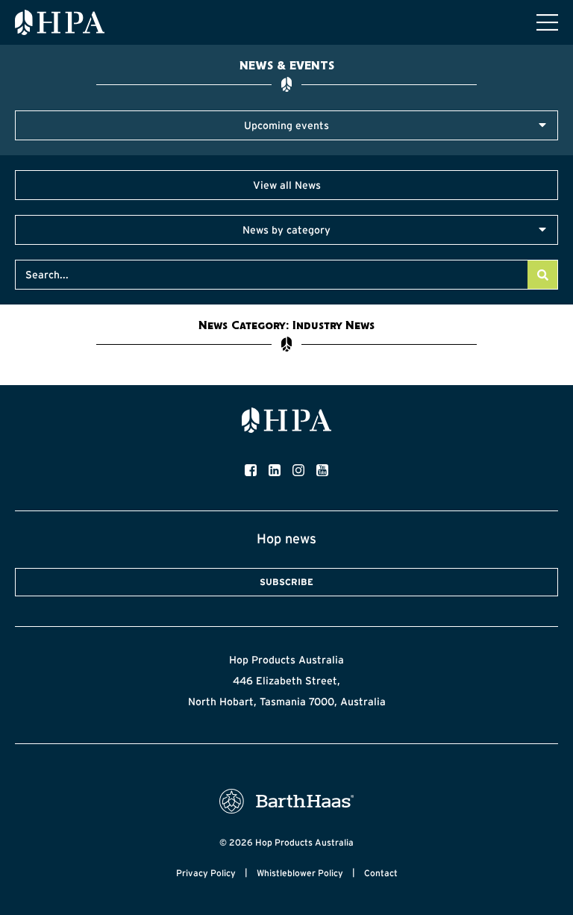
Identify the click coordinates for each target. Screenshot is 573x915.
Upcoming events (286, 125)
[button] (286, 125)
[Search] (542, 274)
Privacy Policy (206, 873)
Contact (381, 873)
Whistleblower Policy (300, 873)
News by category (286, 230)
